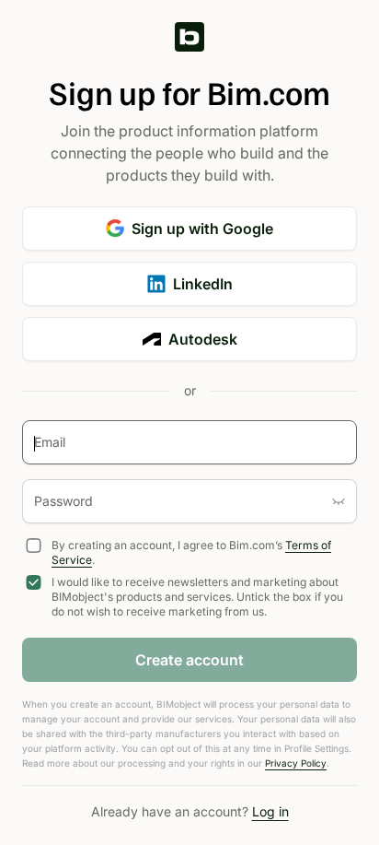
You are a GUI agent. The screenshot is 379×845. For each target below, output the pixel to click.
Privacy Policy (296, 763)
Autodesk (202, 339)
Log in (270, 811)
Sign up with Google (202, 228)
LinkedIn (203, 284)
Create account (189, 660)
